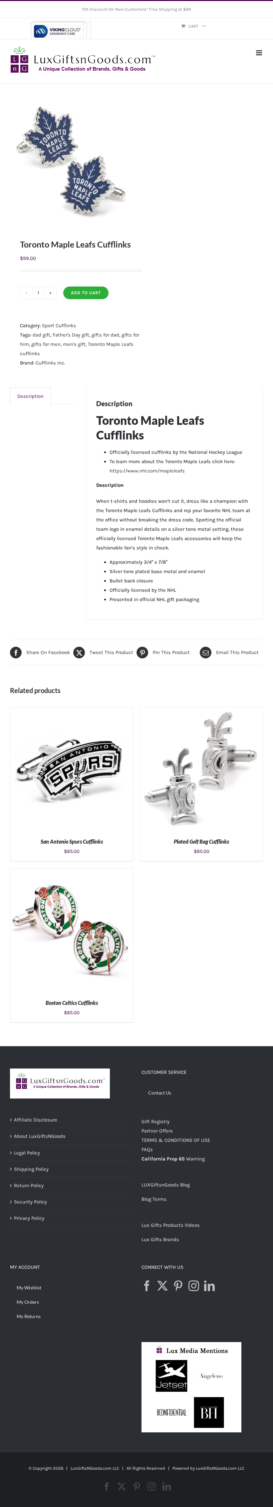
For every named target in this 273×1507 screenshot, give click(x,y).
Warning (195, 1159)
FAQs (147, 1149)
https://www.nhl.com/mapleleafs (147, 471)
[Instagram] (193, 1285)
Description (30, 396)
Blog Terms (153, 1199)
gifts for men (46, 344)
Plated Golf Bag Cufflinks (201, 841)
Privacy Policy (29, 1218)
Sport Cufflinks (59, 326)
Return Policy (29, 1185)
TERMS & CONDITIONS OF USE (175, 1140)
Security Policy (30, 1202)
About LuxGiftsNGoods (40, 1136)
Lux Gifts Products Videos (170, 1225)
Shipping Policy (31, 1169)
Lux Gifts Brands (160, 1239)
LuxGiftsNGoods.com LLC (220, 1468)
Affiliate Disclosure (35, 1120)
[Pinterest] (178, 1285)
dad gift (41, 335)
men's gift (74, 344)
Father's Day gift (71, 335)
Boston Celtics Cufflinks (72, 1003)
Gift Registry (155, 1122)
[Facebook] (146, 1285)
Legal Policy (27, 1153)
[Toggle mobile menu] (259, 52)
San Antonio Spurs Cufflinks (72, 841)
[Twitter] (162, 1285)
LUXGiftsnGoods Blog (165, 1185)
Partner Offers (157, 1131)
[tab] (30, 395)
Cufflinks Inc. (50, 363)
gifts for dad (105, 335)
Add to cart (86, 292)
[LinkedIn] (209, 1285)
